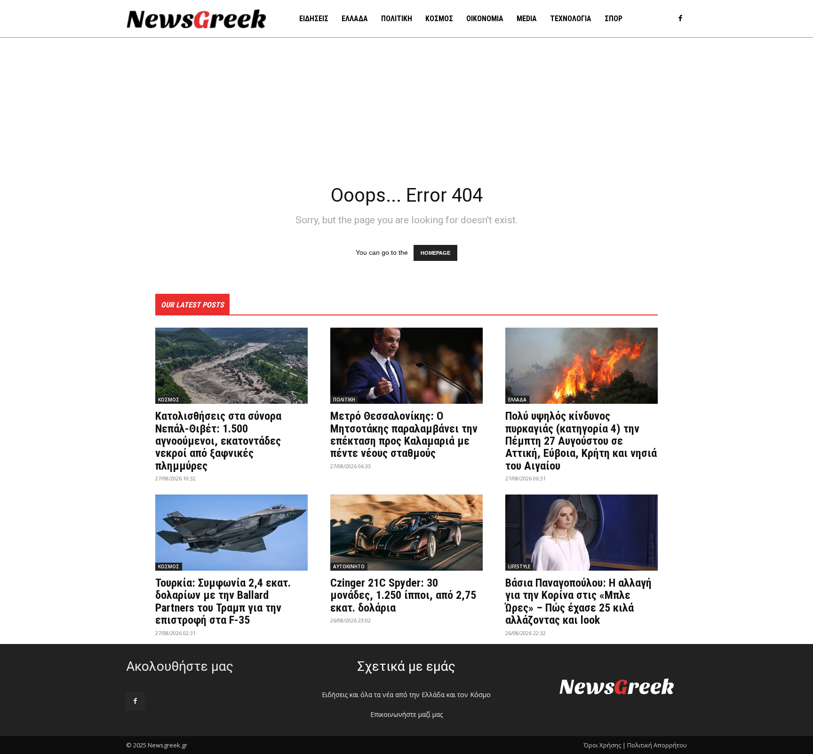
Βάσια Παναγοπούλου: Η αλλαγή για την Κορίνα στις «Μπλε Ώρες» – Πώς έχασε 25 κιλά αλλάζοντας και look (578, 601)
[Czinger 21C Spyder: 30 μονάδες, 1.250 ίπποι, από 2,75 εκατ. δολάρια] (406, 533)
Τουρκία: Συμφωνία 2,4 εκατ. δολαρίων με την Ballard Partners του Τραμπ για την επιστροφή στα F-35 (223, 601)
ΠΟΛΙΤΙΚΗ (344, 399)
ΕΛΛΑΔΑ (517, 399)
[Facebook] (680, 19)
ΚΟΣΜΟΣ (168, 399)
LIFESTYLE (519, 566)
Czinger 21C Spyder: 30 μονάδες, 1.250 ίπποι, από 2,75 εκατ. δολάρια (403, 595)
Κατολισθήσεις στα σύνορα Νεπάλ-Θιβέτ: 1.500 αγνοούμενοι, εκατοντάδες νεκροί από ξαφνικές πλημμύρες (218, 440)
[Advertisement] (406, 108)
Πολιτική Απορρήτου (657, 745)
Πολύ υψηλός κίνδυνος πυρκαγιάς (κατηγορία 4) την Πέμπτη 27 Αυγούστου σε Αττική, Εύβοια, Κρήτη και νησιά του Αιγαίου (581, 440)
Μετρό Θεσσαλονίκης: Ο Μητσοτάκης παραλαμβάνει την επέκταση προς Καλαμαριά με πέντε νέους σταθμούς (404, 434)
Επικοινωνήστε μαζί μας (406, 714)
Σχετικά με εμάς (406, 666)
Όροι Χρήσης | (605, 745)
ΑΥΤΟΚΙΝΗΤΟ (349, 566)
